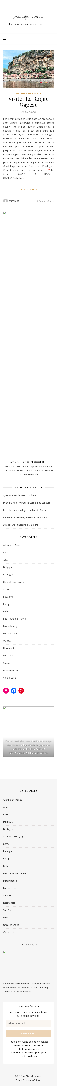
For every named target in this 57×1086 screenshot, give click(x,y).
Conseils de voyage (13, 581)
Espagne (8, 596)
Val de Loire (9, 677)
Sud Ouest (9, 655)
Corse (6, 589)
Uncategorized (11, 670)
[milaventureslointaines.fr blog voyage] (28, 17)
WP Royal (36, 1080)
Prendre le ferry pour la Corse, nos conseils (27, 502)
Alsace (6, 552)
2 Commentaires (45, 201)
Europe (7, 604)
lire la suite (28, 189)
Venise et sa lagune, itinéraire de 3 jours (25, 517)
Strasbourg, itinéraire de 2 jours (20, 524)
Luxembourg (10, 626)
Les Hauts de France (14, 618)
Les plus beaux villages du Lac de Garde (25, 510)
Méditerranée (10, 633)
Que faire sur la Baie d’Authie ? (19, 495)
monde (7, 640)
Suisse (6, 662)
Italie (6, 611)
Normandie (9, 648)
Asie (5, 559)
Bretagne (8, 574)
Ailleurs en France (28, 93)
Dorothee (14, 200)
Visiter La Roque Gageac (28, 101)
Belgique (8, 567)
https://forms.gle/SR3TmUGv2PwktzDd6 (29, 753)
